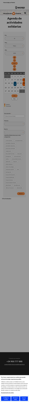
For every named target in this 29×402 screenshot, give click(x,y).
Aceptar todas (24, 398)
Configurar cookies (6, 398)
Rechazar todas (15, 398)
